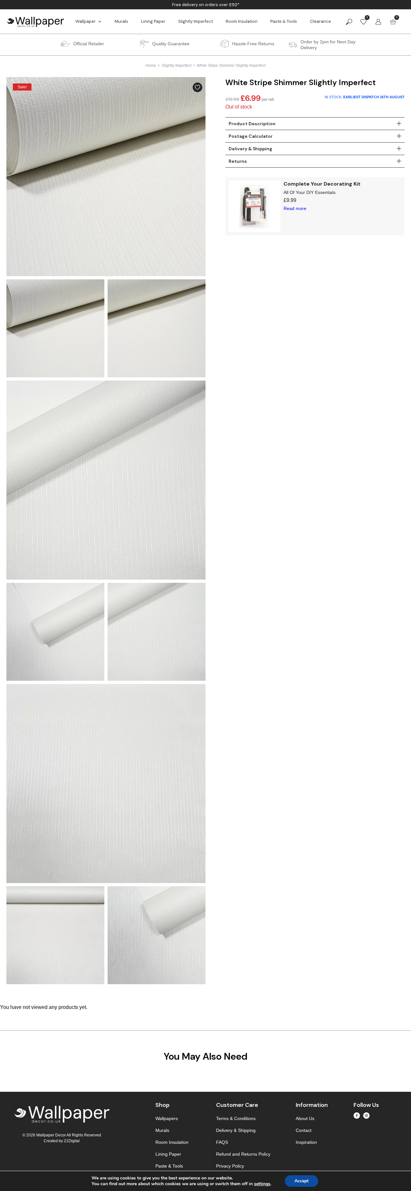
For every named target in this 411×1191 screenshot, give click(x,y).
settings (262, 1184)
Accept (301, 1181)
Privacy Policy (230, 1166)
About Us (305, 1118)
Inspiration (306, 1142)
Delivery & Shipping (236, 1130)
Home (150, 65)
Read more (295, 208)
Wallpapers (166, 1118)
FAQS (222, 1142)
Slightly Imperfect (195, 21)
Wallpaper (85, 21)
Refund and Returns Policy (243, 1154)
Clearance (320, 21)
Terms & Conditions (236, 1118)
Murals (121, 21)
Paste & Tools (283, 21)
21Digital (72, 1141)
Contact (303, 1130)
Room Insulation (242, 21)
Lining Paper (153, 21)
